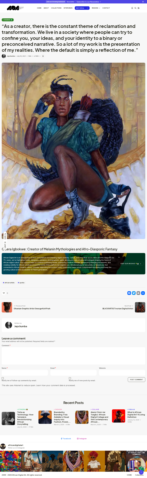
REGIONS (95, 8)
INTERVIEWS (68, 8)
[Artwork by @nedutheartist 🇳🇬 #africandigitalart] (94, 461)
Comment (6, 345)
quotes (22, 283)
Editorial (80, 8)
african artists (9, 283)
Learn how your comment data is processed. (55, 385)
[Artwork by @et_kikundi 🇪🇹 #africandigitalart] (31, 461)
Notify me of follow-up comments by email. (19, 380)
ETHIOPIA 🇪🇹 (23, 409)
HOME (129, 475)
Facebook (67, 439)
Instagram (83, 439)
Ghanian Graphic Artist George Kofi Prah (32, 308)
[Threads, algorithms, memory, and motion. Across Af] (136, 461)
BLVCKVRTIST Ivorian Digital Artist (118, 308)
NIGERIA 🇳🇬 (8, 20)
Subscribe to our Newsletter (88, 2)
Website (102, 368)
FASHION (58, 409)
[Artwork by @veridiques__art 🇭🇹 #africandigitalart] (10, 461)
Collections (56, 8)
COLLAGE (95, 409)
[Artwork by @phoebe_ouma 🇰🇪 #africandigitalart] (115, 461)
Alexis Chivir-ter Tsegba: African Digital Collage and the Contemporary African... (99, 417)
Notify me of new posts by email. (82, 380)
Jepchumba (11, 56)
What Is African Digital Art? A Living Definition (136, 414)
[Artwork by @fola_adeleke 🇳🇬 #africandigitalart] (52, 461)
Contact (106, 8)
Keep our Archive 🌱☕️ (130, 263)
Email (53, 368)
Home (39, 8)
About (46, 8)
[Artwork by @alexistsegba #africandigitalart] (73, 461)
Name (5, 368)
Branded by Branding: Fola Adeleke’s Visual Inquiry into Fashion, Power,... (62, 417)
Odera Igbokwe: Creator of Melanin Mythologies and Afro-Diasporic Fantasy (59, 249)
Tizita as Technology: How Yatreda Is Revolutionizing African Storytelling (25, 418)
